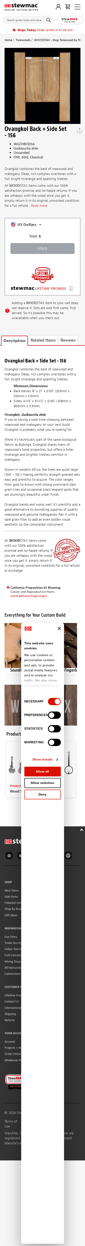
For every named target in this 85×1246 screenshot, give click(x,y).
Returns (10, 1020)
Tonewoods (23, 40)
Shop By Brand (14, 909)
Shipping (10, 1014)
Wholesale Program (17, 1060)
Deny (42, 794)
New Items (12, 890)
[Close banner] (59, 628)
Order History (14, 1054)
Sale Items (11, 897)
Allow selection (42, 783)
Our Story (11, 937)
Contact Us (12, 1001)
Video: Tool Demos (16, 949)
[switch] (54, 715)
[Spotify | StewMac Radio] (68, 856)
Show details (42, 759)
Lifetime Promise (16, 995)
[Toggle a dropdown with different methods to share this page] (79, 130)
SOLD (42, 248)
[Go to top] (82, 829)
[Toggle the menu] (77, 7)
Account (10, 1042)
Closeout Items (14, 903)
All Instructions (14, 968)
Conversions (12, 974)
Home (8, 40)
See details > (71, 288)
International (13, 1008)
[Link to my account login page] (58, 7)
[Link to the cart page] (67, 7)
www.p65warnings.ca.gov (28, 596)
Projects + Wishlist (17, 1048)
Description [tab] (14, 340)
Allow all (42, 771)
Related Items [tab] (43, 340)
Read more (39, 206)
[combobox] (28, 19)
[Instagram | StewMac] (10, 856)
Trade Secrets (13, 943)
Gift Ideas (11, 915)
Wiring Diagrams (16, 961)
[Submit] (49, 20)
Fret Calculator (14, 955)
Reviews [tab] (68, 340)
